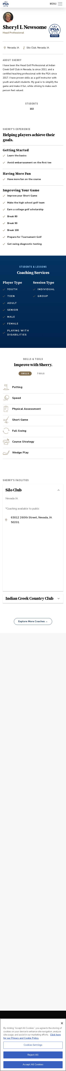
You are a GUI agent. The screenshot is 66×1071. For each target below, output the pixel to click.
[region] (33, 1044)
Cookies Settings (33, 1045)
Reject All (33, 1054)
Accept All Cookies (33, 1064)
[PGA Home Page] (6, 4)
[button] (33, 490)
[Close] (62, 1023)
